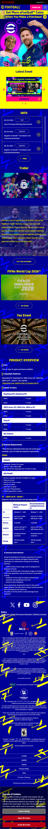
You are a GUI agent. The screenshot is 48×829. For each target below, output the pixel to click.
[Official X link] (12, 605)
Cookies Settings (24, 777)
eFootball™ (11, 7)
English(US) (40, 2)
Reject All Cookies (24, 818)
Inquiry (24, 764)
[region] (24, 808)
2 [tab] (28, 199)
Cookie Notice (41, 806)
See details (25, 305)
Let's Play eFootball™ (24, 261)
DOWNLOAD (36, 7)
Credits (24, 756)
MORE (25, 158)
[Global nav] (45, 7)
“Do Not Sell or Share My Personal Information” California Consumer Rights (24, 615)
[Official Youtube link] (26, 605)
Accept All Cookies (24, 825)
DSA (24, 773)
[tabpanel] (24, 185)
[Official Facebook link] (19, 604)
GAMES (24, 760)
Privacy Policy (24, 769)
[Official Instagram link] (35, 604)
